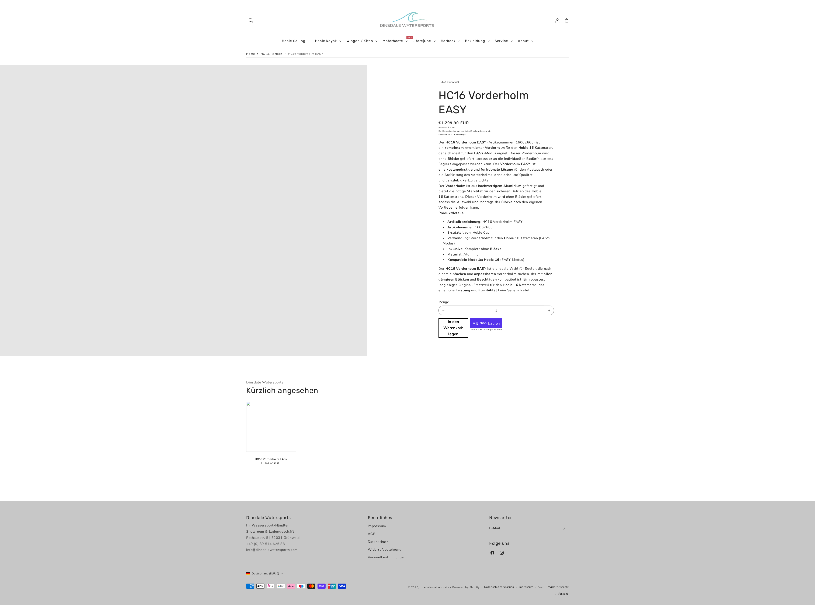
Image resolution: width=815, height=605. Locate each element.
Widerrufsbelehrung (385, 549)
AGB (372, 534)
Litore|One (422, 41)
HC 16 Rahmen (271, 54)
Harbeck (448, 41)
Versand (563, 594)
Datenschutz (378, 541)
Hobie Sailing (293, 41)
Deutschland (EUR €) (265, 574)
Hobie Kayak (326, 41)
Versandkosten (449, 131)
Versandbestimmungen (387, 557)
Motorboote (393, 41)
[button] (251, 20)
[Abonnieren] (564, 528)
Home (250, 54)
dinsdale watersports (434, 587)
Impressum (377, 526)
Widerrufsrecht (558, 587)
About (523, 41)
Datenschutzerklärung (499, 587)
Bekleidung (475, 41)
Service (501, 41)
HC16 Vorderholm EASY (305, 54)
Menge (443, 302)
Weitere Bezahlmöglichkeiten (486, 329)
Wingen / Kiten (360, 41)
